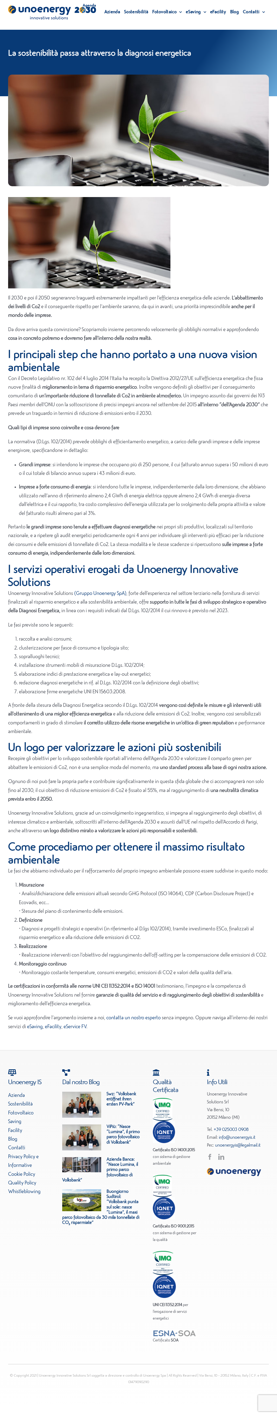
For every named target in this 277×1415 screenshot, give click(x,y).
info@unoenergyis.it (237, 1138)
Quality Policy (22, 1183)
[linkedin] (221, 1157)
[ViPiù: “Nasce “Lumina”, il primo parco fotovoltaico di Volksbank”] (81, 1137)
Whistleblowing (24, 1191)
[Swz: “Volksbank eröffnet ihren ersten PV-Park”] (81, 1105)
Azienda (16, 1095)
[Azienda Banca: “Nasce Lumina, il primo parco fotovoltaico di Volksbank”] (81, 1164)
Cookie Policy (21, 1174)
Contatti (16, 1148)
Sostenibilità (20, 1104)
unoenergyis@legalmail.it (237, 1145)
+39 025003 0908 (231, 1130)
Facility (15, 1130)
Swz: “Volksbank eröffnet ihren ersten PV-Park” (121, 1099)
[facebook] (210, 1157)
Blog (12, 1139)
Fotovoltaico (21, 1113)
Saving (14, 1121)
